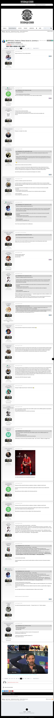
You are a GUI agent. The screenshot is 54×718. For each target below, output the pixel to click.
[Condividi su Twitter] (3, 691)
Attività (20, 28)
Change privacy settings (23, 717)
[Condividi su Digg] (6, 691)
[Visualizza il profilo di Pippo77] (8, 609)
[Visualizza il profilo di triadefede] (8, 155)
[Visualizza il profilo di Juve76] (8, 115)
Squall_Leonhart (9, 232)
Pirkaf (9, 406)
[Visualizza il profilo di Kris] (8, 371)
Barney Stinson (8, 129)
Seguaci (49, 40)
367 (14, 48)
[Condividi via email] (11, 691)
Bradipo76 (9, 202)
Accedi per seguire (43, 40)
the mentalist (9, 448)
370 (21, 48)
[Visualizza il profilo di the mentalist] (8, 454)
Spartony (9, 178)
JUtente (9, 385)
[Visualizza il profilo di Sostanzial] (8, 489)
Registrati (49, 4)
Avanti (28, 48)
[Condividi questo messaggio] (51, 51)
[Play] (35, 648)
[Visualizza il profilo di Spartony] (8, 184)
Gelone (9, 252)
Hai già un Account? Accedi (40, 4)
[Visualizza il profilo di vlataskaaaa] (3, 41)
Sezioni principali (12, 28)
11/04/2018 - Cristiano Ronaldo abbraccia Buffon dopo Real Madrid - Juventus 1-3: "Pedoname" (27, 652)
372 (25, 48)
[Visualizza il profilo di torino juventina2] (8, 629)
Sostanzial (9, 483)
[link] (9, 653)
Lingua (24, 711)
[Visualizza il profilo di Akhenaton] (8, 351)
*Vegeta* (9, 303)
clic (9, 273)
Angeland (9, 543)
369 (18, 48)
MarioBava (8, 325)
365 (9, 48)
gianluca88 (27, 151)
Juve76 (9, 109)
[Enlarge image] (25, 462)
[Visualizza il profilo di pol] (8, 94)
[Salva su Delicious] (7, 691)
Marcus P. (9, 428)
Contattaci (31, 28)
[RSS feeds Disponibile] (52, 699)
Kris (9, 365)
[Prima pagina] (3, 48)
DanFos (9, 51)
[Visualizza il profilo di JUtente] (8, 391)
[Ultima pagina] (31, 48)
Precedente (6, 48)
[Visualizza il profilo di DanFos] (8, 57)
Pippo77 (9, 603)
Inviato (18, 51)
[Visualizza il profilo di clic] (8, 279)
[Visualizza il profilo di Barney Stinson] (8, 135)
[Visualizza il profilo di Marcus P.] (8, 434)
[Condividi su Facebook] (4, 691)
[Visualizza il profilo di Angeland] (8, 549)
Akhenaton (8, 345)
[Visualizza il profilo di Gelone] (8, 258)
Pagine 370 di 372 (35, 48)
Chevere (26, 90)
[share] (46, 652)
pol (9, 88)
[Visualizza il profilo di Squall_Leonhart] (8, 238)
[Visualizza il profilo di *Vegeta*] (8, 309)
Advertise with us (31, 717)
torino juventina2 (9, 623)
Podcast (25, 28)
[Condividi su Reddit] (9, 691)
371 (23, 48)
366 (11, 48)
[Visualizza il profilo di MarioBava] (8, 331)
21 (52, 40)
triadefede (9, 149)
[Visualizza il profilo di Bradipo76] (8, 208)
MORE (40, 28)
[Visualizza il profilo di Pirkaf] (8, 413)
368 (16, 48)
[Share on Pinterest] (12, 691)
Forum (4, 28)
